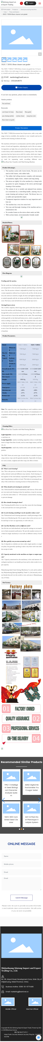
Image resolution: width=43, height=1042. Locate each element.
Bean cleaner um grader (8, 120)
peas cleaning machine (8, 116)
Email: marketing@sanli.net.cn (17, 991)
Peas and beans (14, 12)
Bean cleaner (19, 112)
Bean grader (28, 112)
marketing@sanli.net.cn (19, 77)
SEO (5, 1030)
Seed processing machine (28, 9)
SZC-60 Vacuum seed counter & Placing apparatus (11, 788)
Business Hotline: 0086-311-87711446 (20, 986)
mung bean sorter (31, 116)
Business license (12, 1030)
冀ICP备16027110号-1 (21, 1032)
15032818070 (16, 81)
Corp (5, 12)
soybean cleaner (20, 116)
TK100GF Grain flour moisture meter (32, 787)
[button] (19, 829)
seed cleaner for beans (8, 112)
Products (15, 9)
